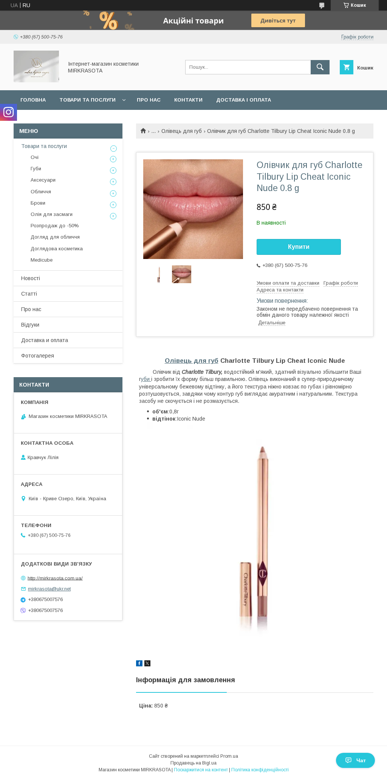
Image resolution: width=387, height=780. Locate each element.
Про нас (149, 100)
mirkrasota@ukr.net (49, 589)
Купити (299, 247)
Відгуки (30, 325)
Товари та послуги (87, 100)
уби (146, 379)
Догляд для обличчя (55, 237)
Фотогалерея (37, 356)
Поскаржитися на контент (201, 769)
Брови (38, 203)
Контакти (188, 100)
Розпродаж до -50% (55, 225)
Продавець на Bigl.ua (193, 763)
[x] (147, 664)
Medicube (42, 260)
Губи (36, 168)
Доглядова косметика (57, 248)
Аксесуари (43, 180)
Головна (33, 100)
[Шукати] (320, 67)
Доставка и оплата (44, 340)
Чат (361, 760)
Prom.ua (229, 756)
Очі (35, 157)
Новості (30, 278)
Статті (29, 294)
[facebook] (139, 664)
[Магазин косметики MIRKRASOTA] (36, 80)
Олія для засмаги (52, 214)
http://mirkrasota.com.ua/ (55, 578)
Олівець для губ (181, 131)
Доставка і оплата (243, 100)
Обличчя (41, 191)
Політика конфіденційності (260, 769)
